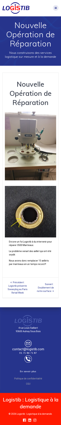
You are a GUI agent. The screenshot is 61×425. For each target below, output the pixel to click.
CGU (28, 383)
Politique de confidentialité (28, 378)
